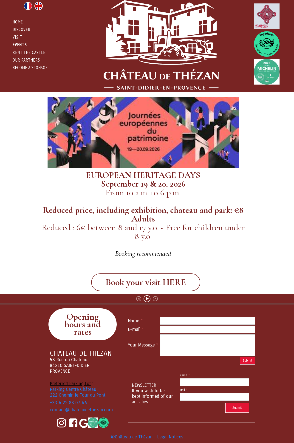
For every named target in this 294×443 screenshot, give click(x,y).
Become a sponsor (30, 67)
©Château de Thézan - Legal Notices (147, 437)
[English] (38, 5)
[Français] (28, 5)
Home (18, 22)
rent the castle (29, 52)
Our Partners (26, 60)
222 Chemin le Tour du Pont (77, 395)
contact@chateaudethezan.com (81, 409)
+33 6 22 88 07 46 (68, 402)
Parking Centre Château (73, 389)
